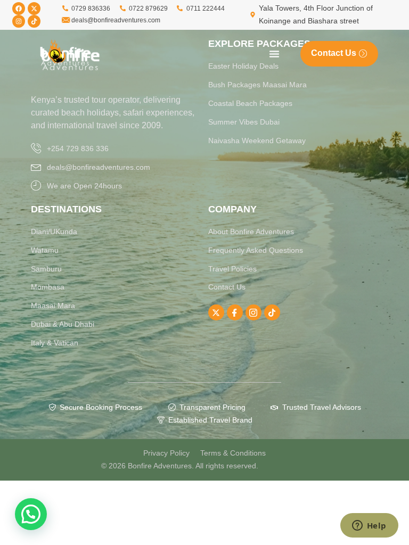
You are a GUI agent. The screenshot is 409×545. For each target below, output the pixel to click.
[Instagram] (18, 21)
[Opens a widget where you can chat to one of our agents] (369, 526)
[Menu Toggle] (274, 53)
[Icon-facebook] (235, 312)
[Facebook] (18, 8)
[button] (31, 514)
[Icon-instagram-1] (253, 312)
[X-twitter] (34, 8)
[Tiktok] (34, 21)
